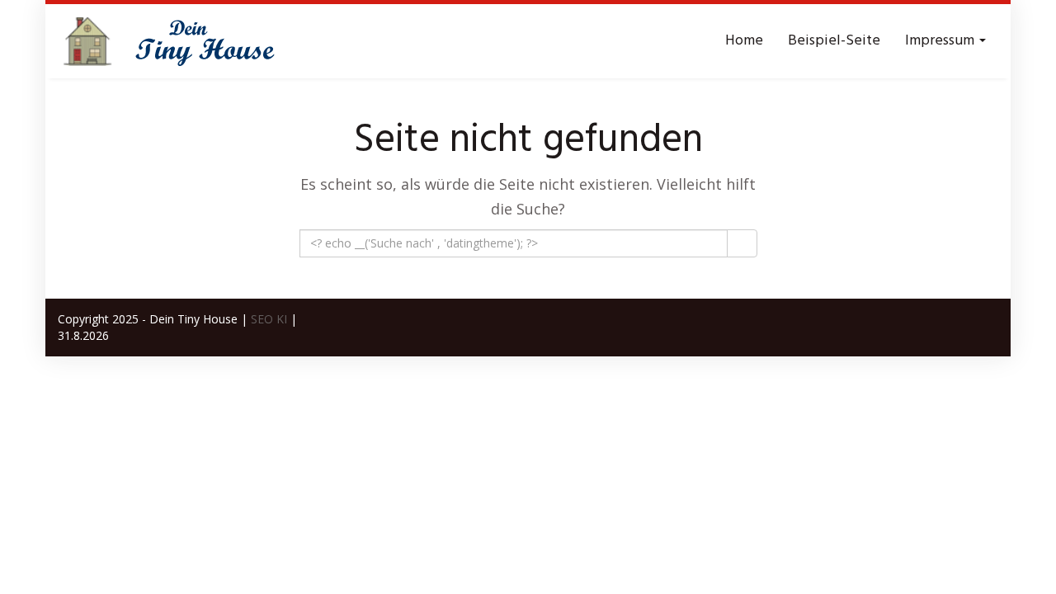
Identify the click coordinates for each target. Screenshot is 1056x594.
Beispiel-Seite (834, 41)
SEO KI (269, 319)
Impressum (941, 41)
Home (744, 41)
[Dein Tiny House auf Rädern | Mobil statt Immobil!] (181, 41)
